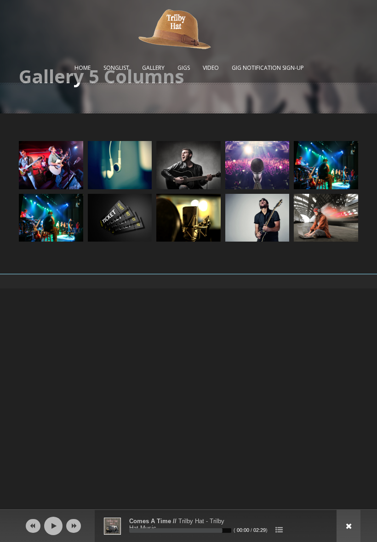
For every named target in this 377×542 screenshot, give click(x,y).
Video (211, 68)
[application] (188, 526)
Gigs (183, 68)
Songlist (116, 68)
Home (82, 68)
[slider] (180, 530)
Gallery (153, 68)
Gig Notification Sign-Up (268, 68)
